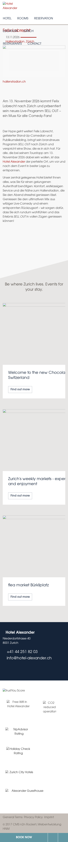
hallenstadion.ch (14, 81)
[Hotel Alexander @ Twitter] (4, 669)
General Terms (12, 817)
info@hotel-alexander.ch (63, 837)
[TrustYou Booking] (34, 693)
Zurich (28, 31)
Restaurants (12, 43)
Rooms (22, 18)
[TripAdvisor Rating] (19, 732)
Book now (24, 837)
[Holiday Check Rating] (18, 753)
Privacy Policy (33, 817)
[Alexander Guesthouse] (26, 795)
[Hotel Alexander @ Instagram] (11, 669)
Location (10, 31)
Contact (34, 43)
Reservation (43, 18)
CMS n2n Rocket (24, 824)
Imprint (49, 817)
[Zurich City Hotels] (20, 774)
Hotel (7, 18)
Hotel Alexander (14, 161)
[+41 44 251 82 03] (53, 837)
